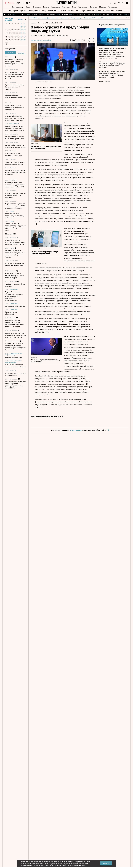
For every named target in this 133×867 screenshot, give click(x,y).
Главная (34, 23)
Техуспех (119, 11)
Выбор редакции (76, 18)
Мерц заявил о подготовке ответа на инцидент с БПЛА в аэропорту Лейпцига (15, 206)
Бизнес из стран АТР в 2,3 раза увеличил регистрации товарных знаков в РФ (15, 335)
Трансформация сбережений (11, 313)
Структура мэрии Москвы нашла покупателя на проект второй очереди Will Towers (15, 347)
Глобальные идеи (18, 7)
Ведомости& (52, 11)
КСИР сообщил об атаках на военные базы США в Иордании (15, 195)
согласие (52, 863)
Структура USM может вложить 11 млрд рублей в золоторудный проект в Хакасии (15, 254)
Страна (78, 11)
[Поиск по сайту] (115, 3)
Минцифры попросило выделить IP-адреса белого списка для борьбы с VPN (15, 185)
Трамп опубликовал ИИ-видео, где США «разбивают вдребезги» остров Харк (15, 118)
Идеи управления (34, 11)
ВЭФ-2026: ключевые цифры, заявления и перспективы (50, 18)
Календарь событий (9, 19)
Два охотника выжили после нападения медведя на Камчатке (14, 216)
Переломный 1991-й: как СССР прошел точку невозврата (103, 18)
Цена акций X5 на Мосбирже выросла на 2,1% (15, 96)
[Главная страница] (66, 3)
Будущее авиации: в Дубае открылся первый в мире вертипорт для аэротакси (14, 128)
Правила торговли (19, 11)
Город (44, 11)
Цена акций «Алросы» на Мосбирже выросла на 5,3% (15, 146)
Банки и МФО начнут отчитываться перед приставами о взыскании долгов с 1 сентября (14, 324)
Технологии (66, 7)
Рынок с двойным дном (13, 357)
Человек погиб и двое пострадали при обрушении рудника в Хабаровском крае (15, 227)
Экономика (37, 7)
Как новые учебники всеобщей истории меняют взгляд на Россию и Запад (15, 242)
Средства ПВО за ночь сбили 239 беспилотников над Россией (14, 108)
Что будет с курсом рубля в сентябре (15, 285)
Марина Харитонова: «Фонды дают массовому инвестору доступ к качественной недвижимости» (14, 296)
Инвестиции (55, 7)
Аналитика (62, 11)
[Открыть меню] (127, 3)
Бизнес (28, 7)
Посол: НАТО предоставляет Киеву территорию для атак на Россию (15, 173)
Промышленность (88, 11)
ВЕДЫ (9, 11)
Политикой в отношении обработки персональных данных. (65, 865)
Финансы (46, 7)
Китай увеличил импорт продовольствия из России (15, 366)
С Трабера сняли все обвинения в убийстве (13, 155)
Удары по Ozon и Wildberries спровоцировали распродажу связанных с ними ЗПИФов (15, 385)
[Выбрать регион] (111, 3)
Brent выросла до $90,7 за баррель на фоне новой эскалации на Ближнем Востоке (14, 75)
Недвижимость (83, 7)
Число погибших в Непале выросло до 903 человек (14, 163)
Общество (102, 7)
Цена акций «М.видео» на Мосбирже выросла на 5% (14, 138)
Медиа (74, 7)
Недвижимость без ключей (15, 306)
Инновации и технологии (105, 11)
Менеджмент (112, 7)
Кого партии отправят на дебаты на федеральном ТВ (15, 264)
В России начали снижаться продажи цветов (15, 374)
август (20, 20)
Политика (93, 7)
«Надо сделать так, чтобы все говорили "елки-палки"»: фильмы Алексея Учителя (14, 63)
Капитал (71, 11)
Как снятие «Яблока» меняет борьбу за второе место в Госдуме (14, 276)
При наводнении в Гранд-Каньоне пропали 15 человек (14, 87)
